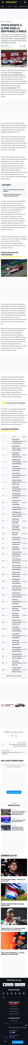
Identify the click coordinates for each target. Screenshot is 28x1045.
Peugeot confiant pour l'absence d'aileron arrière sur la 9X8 (12, 195)
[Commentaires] (24, 46)
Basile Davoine (4, 45)
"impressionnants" (11, 88)
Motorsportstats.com (14, 1013)
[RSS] (3, 997)
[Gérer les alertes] (16, 735)
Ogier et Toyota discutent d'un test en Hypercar (13, 190)
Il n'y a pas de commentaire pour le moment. (14, 765)
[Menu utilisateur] (24, 2)
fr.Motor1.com (14, 1006)
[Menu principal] (3, 2)
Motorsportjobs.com (14, 1008)
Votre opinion (14, 1020)
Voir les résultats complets (14, 676)
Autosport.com (14, 1011)
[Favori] (20, 46)
